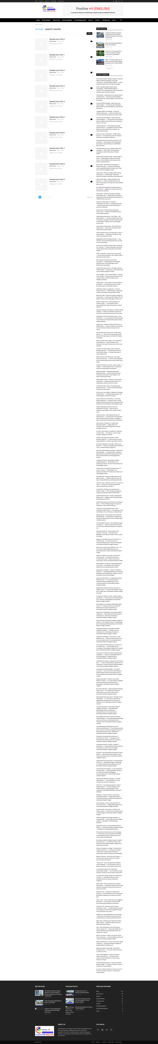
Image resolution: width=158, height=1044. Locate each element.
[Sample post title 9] (41, 184)
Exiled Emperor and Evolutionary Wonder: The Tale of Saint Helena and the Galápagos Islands (109, 463)
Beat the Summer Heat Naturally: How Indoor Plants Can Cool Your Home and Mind (109, 344)
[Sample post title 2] (41, 75)
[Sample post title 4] (41, 106)
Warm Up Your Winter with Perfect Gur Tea (107, 547)
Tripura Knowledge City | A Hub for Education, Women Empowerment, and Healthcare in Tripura (109, 930)
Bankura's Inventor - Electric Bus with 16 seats (108, 856)
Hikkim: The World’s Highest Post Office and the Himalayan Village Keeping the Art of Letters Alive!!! (113, 61)
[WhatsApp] (121, 1)
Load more (109, 68)
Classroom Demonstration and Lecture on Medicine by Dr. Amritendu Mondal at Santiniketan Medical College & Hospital (109, 640)
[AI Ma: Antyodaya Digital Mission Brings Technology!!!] (100, 45)
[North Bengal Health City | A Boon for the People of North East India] (70, 1010)
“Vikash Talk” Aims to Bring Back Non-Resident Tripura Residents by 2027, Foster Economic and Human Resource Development (108, 835)
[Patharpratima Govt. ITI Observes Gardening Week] (70, 993)
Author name (52, 41)
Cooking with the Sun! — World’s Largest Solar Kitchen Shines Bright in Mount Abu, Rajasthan (109, 205)
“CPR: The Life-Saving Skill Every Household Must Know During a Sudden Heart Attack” (109, 360)
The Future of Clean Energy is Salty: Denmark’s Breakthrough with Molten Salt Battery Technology (109, 335)
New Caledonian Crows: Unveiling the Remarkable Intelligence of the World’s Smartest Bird (109, 895)
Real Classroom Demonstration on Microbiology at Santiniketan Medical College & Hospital (109, 812)
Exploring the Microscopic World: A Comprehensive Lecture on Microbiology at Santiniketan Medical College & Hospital (109, 747)
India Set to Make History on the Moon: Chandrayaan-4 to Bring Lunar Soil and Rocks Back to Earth (109, 182)
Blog (113, 20)
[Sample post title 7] (41, 153)
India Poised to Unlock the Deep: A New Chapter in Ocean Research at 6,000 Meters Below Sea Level (108, 143)
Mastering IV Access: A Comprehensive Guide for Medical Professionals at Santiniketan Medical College (109, 798)
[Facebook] (113, 1)
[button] (121, 20)
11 (91, 41)
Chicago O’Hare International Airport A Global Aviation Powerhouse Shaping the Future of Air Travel (109, 121)
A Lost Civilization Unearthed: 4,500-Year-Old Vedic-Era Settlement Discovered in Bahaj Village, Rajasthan (109, 319)
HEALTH (90, 20)
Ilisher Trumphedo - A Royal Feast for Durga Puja (108, 253)
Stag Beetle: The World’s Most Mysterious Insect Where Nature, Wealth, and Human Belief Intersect (109, 129)
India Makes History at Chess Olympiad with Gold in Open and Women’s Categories (107, 879)
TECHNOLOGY (106, 20)
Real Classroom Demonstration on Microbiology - (108, 832)
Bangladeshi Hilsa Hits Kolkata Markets (106, 239)
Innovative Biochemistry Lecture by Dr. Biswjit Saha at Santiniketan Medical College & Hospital (109, 591)
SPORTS (97, 20)
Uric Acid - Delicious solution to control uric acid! (108, 969)
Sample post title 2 (57, 70)
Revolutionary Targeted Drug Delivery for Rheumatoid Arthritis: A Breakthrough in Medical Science (109, 518)
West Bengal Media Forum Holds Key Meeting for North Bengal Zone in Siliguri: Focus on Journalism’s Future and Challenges (109, 573)
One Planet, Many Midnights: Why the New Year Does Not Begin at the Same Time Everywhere (109, 98)
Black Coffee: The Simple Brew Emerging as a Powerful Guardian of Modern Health (107, 151)
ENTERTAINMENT (67, 20)
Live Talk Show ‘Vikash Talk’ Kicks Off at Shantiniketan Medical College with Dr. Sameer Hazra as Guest (109, 843)
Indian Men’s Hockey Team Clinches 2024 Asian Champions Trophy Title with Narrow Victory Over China (109, 887)
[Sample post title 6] (41, 138)
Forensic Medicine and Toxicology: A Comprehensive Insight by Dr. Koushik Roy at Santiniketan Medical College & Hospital (109, 648)
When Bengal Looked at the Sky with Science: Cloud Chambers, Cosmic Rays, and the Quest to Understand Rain (108, 160)
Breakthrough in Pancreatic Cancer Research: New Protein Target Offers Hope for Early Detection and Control (109, 909)
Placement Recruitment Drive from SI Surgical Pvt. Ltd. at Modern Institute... (83, 1000)
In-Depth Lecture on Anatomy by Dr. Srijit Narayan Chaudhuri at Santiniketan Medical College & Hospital (107, 631)
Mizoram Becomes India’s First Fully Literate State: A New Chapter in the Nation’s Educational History (108, 374)
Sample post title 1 (57, 55)
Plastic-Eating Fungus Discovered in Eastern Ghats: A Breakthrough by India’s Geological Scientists (109, 277)
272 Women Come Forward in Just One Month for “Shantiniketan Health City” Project (108, 958)
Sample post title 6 (57, 133)
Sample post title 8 (57, 164)
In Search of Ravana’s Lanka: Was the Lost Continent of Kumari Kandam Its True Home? (109, 327)
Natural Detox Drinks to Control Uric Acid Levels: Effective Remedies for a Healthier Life (109, 526)
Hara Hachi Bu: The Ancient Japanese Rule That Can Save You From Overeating (109, 240)
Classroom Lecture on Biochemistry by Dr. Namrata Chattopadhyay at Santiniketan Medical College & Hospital (109, 599)
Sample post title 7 (57, 148)
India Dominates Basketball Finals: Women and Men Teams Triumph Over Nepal (109, 534)
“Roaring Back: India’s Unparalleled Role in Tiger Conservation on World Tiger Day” (109, 305)
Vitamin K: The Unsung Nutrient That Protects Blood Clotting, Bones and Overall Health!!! (113, 53)
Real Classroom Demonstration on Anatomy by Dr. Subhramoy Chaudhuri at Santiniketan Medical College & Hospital (109, 615)
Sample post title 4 (57, 101)
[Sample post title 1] (41, 60)
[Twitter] (119, 1)
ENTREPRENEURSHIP (80, 20)
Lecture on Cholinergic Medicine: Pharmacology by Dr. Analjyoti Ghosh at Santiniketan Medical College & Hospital (108, 656)
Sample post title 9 (57, 179)
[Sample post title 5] (41, 122)
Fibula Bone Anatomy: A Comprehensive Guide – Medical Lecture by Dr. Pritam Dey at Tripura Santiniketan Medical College (109, 558)
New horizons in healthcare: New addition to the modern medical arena (108, 410)
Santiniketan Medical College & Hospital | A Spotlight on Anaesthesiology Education (109, 820)
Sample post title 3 (57, 86)
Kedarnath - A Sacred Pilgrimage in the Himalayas (109, 914)
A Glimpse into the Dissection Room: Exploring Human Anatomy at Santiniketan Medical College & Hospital (108, 739)
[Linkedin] (116, 1)
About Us (41, 1)
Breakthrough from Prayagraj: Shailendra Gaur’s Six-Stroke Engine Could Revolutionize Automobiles (108, 263)
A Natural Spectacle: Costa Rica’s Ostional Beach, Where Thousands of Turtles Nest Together (109, 248)
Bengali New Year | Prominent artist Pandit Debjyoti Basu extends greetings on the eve (108, 426)
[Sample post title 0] (41, 44)
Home (36, 1)
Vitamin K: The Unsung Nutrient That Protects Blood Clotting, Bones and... (53, 1010)
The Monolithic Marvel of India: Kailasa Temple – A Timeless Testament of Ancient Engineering (108, 352)
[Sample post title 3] (41, 91)
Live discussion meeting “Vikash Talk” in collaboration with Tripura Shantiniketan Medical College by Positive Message (109, 851)
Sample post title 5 (57, 117)
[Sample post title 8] (41, 169)
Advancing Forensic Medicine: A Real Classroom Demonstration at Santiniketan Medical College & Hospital (109, 755)
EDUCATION (56, 20)
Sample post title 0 (57, 39)
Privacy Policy (61, 1)
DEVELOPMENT (46, 20)
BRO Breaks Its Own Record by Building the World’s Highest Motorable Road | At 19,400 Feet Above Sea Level (109, 197)
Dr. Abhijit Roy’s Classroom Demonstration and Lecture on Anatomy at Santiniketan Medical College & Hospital (108, 692)
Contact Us (47, 1)
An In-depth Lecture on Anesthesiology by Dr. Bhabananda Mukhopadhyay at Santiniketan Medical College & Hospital (109, 623)
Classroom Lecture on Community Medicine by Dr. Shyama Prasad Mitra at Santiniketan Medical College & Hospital (109, 542)
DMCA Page (53, 1)
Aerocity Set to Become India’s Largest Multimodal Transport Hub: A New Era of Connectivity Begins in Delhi (109, 168)
